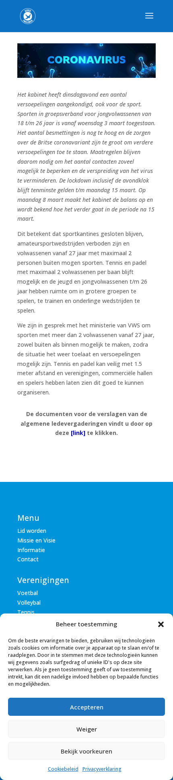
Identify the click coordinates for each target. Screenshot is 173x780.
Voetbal (27, 593)
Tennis (26, 612)
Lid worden (31, 530)
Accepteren (86, 707)
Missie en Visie (36, 540)
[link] (78, 433)
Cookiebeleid (63, 769)
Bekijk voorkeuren (86, 751)
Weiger (86, 729)
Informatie (31, 550)
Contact (28, 559)
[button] (161, 624)
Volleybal (29, 602)
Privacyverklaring (102, 769)
